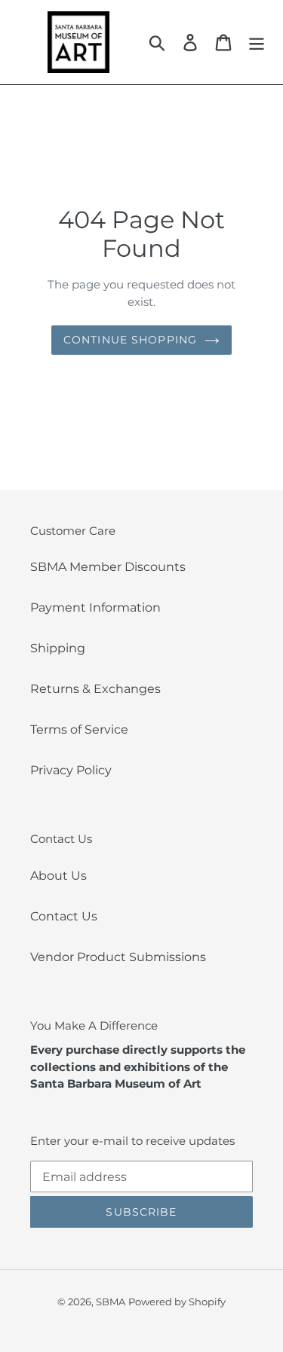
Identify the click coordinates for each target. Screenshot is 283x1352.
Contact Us (63, 916)
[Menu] (256, 42)
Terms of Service (79, 729)
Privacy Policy (71, 770)
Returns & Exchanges (95, 689)
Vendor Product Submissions (118, 957)
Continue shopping (130, 339)
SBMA (110, 1302)
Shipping (57, 648)
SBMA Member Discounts (108, 567)
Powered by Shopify (177, 1302)
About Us (58, 875)
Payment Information (95, 607)
